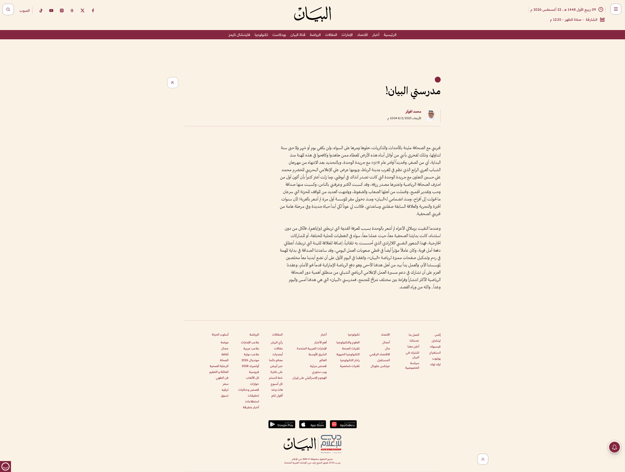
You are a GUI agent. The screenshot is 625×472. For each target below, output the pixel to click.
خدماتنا (414, 340)
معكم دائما (276, 360)
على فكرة (277, 372)
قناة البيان (298, 34)
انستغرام (435, 352)
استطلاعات (252, 401)
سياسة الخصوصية (412, 365)
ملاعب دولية (251, 354)
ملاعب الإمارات (250, 342)
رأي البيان (277, 342)
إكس (438, 334)
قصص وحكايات (248, 389)
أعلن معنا (413, 346)
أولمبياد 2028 (250, 366)
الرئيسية (390, 34)
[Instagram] (62, 10)
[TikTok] (41, 10)
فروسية (254, 372)
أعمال (386, 342)
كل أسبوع (277, 384)
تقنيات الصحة (351, 348)
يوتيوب (436, 358)
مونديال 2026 (250, 360)
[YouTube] (51, 10)
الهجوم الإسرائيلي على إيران (309, 377)
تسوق (225, 395)
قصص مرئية (318, 366)
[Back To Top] (482, 459)
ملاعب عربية (251, 348)
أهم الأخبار (320, 342)
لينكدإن (436, 340)
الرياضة (315, 34)
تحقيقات (253, 395)
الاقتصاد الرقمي (379, 354)
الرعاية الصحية (219, 366)
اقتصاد (362, 34)
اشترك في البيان (412, 355)
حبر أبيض (276, 366)
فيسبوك (435, 346)
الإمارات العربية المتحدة (312, 348)
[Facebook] (93, 10)
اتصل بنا (414, 334)
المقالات (331, 34)
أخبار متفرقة (251, 407)
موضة (225, 342)
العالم (323, 360)
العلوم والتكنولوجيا (348, 342)
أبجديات (277, 354)
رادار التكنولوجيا (350, 360)
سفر (226, 384)
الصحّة (224, 360)
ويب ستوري (319, 372)
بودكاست (279, 34)
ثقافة (225, 354)
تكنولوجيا (261, 34)
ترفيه (225, 389)
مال (387, 348)
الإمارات (347, 34)
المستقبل (383, 360)
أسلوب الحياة (220, 334)
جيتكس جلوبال (380, 366)
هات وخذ (277, 389)
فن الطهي (222, 377)
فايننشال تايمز (239, 34)
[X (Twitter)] (82, 10)
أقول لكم (277, 395)
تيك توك (435, 364)
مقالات (278, 348)
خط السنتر (276, 377)
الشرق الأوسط (318, 354)
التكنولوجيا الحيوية (348, 354)
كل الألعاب (252, 377)
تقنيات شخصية (350, 366)
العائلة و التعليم (219, 372)
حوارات (254, 384)
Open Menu (616, 9)
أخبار (375, 34)
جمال (225, 348)
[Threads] (72, 10)
